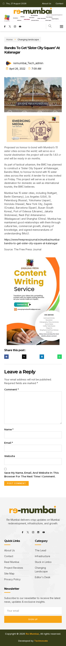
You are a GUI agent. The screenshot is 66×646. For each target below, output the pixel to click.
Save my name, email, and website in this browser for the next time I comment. (31, 474)
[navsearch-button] (50, 26)
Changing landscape (28, 39)
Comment (11, 389)
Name (8, 429)
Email (8, 442)
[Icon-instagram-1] (15, 26)
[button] (61, 26)
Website (9, 456)
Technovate (41, 640)
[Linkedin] (38, 532)
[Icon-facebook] (5, 26)
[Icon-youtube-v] (20, 26)
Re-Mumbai (32, 633)
